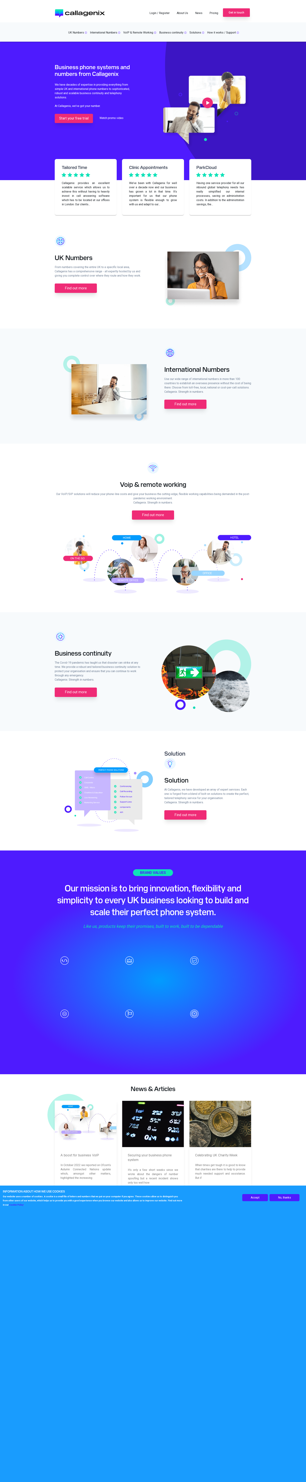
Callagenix (85, 12)
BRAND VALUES (153, 873)
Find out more (76, 288)
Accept (255, 1197)
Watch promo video (111, 118)
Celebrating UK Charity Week (216, 1155)
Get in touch (236, 12)
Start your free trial (74, 118)
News (198, 13)
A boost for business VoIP (80, 1155)
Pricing (213, 13)
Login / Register (159, 13)
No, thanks (284, 1197)
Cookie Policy (16, 1205)
